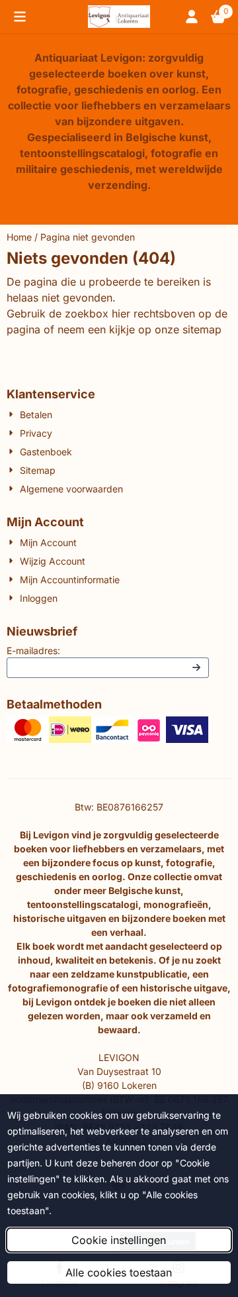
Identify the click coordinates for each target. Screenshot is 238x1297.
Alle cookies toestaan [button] (118, 1272)
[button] (20, 16)
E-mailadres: (33, 650)
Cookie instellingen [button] (118, 1240)
